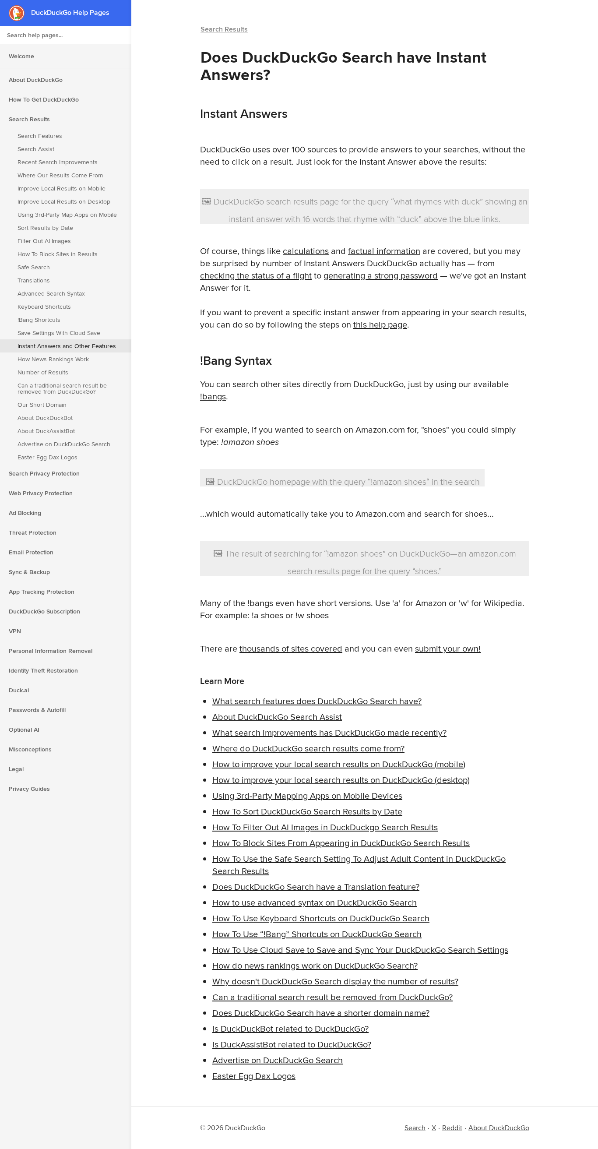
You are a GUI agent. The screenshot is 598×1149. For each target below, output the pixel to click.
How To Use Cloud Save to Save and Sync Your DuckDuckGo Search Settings (360, 949)
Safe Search (34, 267)
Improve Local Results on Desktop (64, 201)
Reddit (452, 1128)
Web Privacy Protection (41, 493)
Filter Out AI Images (44, 240)
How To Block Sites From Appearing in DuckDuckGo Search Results (341, 842)
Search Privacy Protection (44, 473)
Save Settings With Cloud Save (59, 332)
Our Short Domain (42, 404)
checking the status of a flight (256, 275)
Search (415, 1128)
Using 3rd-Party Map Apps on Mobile (67, 214)
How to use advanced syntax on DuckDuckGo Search (314, 902)
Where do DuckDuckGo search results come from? (308, 748)
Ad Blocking (25, 512)
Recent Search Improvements (58, 162)
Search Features (40, 135)
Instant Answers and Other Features (67, 346)
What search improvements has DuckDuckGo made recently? (329, 732)
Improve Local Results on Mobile (62, 188)
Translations (34, 280)
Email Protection (31, 552)
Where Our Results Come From (60, 175)
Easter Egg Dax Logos (47, 457)
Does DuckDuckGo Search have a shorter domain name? (320, 1012)
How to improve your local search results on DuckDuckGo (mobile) (338, 764)
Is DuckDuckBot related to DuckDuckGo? (290, 1028)
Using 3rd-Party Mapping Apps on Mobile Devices (307, 795)
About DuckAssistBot (46, 430)
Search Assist (36, 149)
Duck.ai (19, 690)
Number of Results (43, 372)
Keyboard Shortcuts (44, 306)
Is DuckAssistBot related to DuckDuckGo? (291, 1044)
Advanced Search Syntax (51, 293)
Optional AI (24, 729)
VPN (15, 631)
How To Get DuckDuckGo (44, 99)
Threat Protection (32, 532)
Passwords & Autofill (37, 709)
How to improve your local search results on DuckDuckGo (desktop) (341, 779)
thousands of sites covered (290, 648)
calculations (306, 250)
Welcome (21, 56)
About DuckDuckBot (45, 417)
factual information (384, 250)
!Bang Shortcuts (39, 319)
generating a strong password (381, 275)
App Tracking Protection (41, 591)
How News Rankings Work (53, 359)
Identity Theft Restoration (43, 670)
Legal (16, 769)
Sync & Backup (29, 571)
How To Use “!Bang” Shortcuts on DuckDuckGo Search (317, 933)
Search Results (29, 119)
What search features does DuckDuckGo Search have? (317, 700)
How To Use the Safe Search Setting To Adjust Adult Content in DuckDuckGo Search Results (359, 864)
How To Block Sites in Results (58, 254)
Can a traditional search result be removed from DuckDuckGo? (62, 388)
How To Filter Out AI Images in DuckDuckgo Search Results (325, 827)
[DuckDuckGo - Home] (20, 13)
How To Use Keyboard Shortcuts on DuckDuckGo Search (320, 918)
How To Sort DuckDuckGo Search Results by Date (307, 811)
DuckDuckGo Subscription (44, 611)
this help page (380, 324)
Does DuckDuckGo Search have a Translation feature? (315, 886)
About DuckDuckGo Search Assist (277, 716)
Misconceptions (30, 749)
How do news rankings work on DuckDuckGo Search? (315, 965)
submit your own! (448, 648)
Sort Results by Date (45, 227)
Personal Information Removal (50, 650)
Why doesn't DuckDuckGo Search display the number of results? (335, 981)
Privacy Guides (29, 788)
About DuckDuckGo (36, 79)
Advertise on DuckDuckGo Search (64, 444)
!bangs (213, 396)
